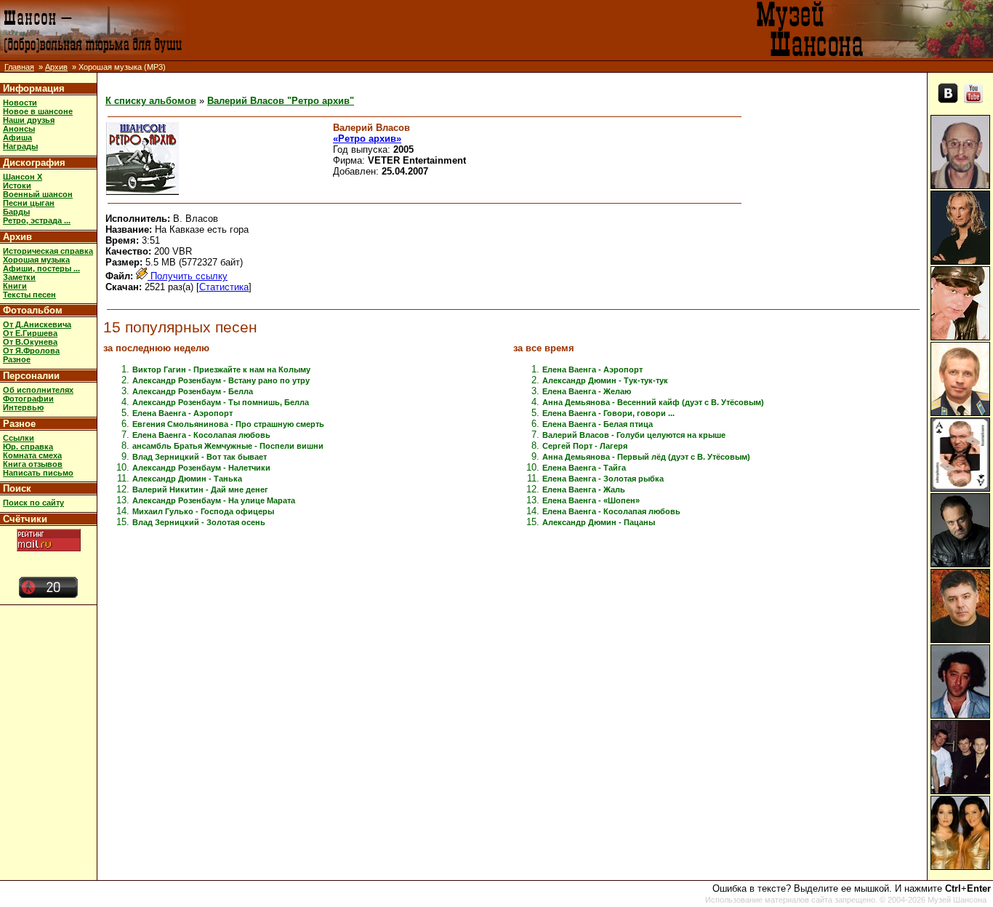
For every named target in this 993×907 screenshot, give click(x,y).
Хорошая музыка (36, 259)
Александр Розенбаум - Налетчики (201, 467)
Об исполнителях (38, 389)
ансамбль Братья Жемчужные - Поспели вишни (227, 445)
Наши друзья (29, 120)
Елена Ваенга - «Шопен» (591, 500)
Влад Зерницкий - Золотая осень (198, 522)
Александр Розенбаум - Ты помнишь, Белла (220, 402)
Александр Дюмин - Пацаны (598, 522)
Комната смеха (32, 455)
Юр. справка (28, 446)
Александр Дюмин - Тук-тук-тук (605, 380)
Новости (20, 102)
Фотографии (28, 398)
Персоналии (31, 375)
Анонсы (19, 128)
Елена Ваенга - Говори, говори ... (608, 413)
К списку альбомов (150, 100)
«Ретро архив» (367, 138)
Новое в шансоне (38, 111)
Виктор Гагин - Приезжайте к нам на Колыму (221, 369)
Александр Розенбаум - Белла (192, 391)
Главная (19, 67)
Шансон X (22, 176)
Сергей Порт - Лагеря (584, 445)
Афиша (17, 137)
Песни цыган (29, 203)
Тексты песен (29, 294)
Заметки (19, 277)
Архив (56, 67)
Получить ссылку (188, 276)
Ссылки (18, 437)
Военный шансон (38, 194)
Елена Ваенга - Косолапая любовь (201, 435)
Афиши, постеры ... (41, 268)
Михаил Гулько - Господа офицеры (203, 511)
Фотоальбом (32, 310)
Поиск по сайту (33, 502)
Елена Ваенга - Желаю (586, 391)
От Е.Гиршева (30, 333)
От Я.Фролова (31, 350)
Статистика (224, 286)
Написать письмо (38, 472)
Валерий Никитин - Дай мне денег (200, 489)
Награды (20, 146)
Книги (15, 285)
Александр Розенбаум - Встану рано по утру (221, 380)
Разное (17, 359)
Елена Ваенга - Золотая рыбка (603, 478)
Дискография (34, 162)
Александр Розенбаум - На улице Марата (213, 500)
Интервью (23, 407)
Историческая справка (48, 251)
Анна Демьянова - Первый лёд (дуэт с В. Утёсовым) (646, 456)
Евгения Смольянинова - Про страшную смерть (228, 424)
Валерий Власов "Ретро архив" (280, 100)
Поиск (17, 488)
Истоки (17, 185)
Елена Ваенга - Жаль (583, 489)
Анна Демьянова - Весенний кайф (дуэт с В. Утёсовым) (653, 402)
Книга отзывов (33, 464)
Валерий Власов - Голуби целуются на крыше (633, 435)
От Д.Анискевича (37, 324)
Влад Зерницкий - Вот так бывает (199, 456)
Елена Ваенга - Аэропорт (182, 413)
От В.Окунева (30, 341)
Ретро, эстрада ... (37, 220)
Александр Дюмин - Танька (187, 478)
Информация (34, 88)
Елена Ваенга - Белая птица (597, 424)
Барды (16, 211)
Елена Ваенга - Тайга (584, 467)
